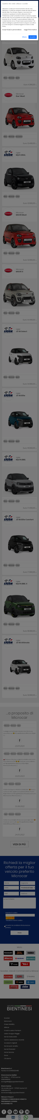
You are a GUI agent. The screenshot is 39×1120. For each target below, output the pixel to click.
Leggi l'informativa (30, 30)
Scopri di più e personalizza (11, 30)
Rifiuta (24, 37)
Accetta (33, 37)
